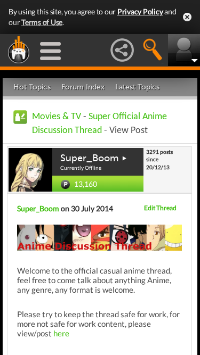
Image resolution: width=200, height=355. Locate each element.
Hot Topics (32, 87)
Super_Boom (89, 158)
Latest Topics (137, 87)
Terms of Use (41, 22)
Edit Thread (160, 208)
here (61, 333)
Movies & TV (56, 117)
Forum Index (83, 87)
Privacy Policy (140, 11)
